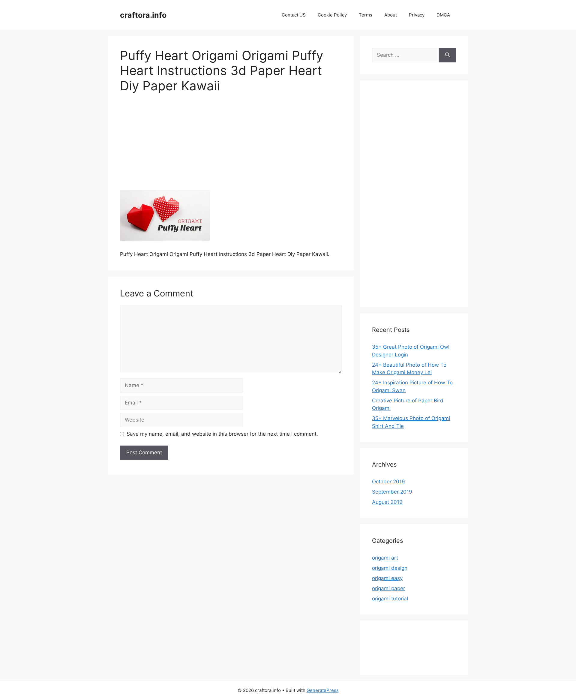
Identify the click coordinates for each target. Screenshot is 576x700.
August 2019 (387, 502)
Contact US (294, 15)
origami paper (388, 588)
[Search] (447, 55)
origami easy (387, 578)
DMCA (443, 15)
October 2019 (388, 482)
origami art (385, 558)
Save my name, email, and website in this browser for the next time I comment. (222, 434)
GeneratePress (323, 690)
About (390, 15)
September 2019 (392, 492)
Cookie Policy (332, 15)
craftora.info (143, 15)
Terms (365, 15)
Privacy (416, 15)
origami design (389, 568)
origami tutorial (390, 599)
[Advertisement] (231, 146)
